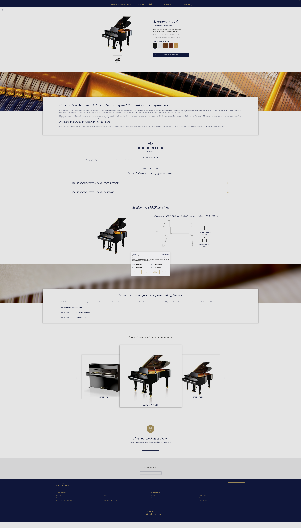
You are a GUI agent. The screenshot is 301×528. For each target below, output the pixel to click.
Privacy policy (165, 254)
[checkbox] (133, 264)
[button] (134, 254)
